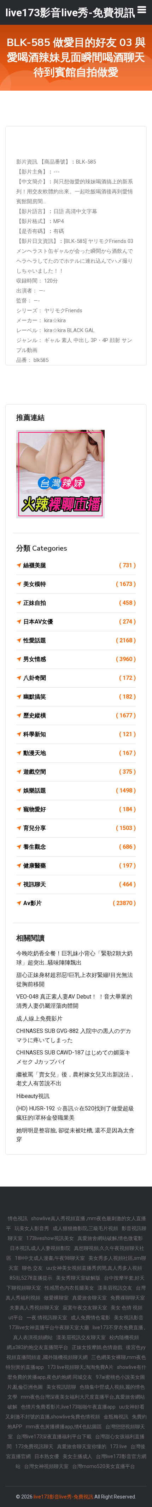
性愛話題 (79, 640)
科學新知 (79, 734)
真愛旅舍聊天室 (89, 1298)
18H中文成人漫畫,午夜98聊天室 (50, 1258)
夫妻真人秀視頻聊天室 (34, 1307)
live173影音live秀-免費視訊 (63, 1497)
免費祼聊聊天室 (127, 1298)
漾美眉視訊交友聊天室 (81, 1337)
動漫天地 (79, 753)
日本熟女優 (46, 1456)
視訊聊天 (79, 884)
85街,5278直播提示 (31, 1278)
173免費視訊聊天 (34, 1446)
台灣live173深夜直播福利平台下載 (54, 1436)
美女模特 (79, 584)
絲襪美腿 (79, 565)
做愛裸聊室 (56, 1298)
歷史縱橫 (79, 715)
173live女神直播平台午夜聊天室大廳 (49, 1327)
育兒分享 (79, 828)
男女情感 (79, 659)
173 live (118, 1446)
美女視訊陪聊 (61, 1387)
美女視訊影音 (129, 1317)
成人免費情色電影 (90, 1317)
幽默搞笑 (79, 696)
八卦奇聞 (79, 678)
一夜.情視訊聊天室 (47, 1317)
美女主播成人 (77, 1456)
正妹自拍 (79, 602)
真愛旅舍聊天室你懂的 (81, 1446)
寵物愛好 (79, 809)
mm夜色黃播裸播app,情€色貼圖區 (64, 1426)
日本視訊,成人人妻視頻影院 (40, 1248)
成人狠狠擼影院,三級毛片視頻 (85, 1228)
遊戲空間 (79, 771)
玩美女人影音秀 (31, 1228)
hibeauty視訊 (32, 1096)
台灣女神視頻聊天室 (46, 1466)
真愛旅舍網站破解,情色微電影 (110, 1238)
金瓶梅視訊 (116, 1417)
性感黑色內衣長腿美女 (69, 1288)
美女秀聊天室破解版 (78, 1278)
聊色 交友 (32, 1268)
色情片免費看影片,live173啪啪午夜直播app (68, 1407)
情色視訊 (18, 1218)
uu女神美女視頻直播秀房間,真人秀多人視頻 (94, 1268)
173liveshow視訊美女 (50, 1238)
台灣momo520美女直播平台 (103, 1466)
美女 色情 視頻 (126, 1307)
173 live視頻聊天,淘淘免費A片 (80, 1367)
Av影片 (79, 903)
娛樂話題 (79, 790)
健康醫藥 (79, 865)
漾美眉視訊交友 (115, 1288)
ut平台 (15, 1317)
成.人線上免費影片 (39, 1018)
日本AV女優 (79, 621)
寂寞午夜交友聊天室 (85, 1307)
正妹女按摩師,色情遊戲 (97, 1347)
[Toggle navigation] (142, 10)
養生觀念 (79, 846)
